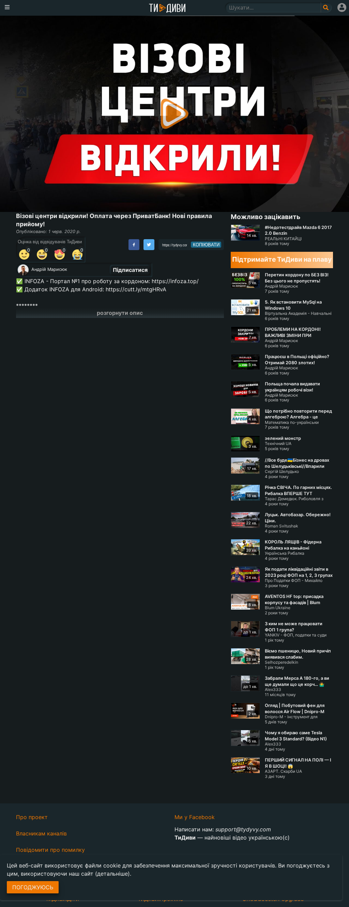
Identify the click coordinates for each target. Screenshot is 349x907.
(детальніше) (112, 873)
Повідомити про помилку (50, 849)
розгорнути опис (120, 312)
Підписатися (130, 269)
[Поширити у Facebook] (133, 244)
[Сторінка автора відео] (23, 269)
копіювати (206, 245)
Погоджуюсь (32, 887)
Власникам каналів (41, 833)
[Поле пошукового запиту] (326, 7)
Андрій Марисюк (49, 269)
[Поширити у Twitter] (148, 244)
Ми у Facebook (194, 817)
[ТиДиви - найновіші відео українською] (167, 9)
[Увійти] (341, 7)
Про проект (32, 817)
